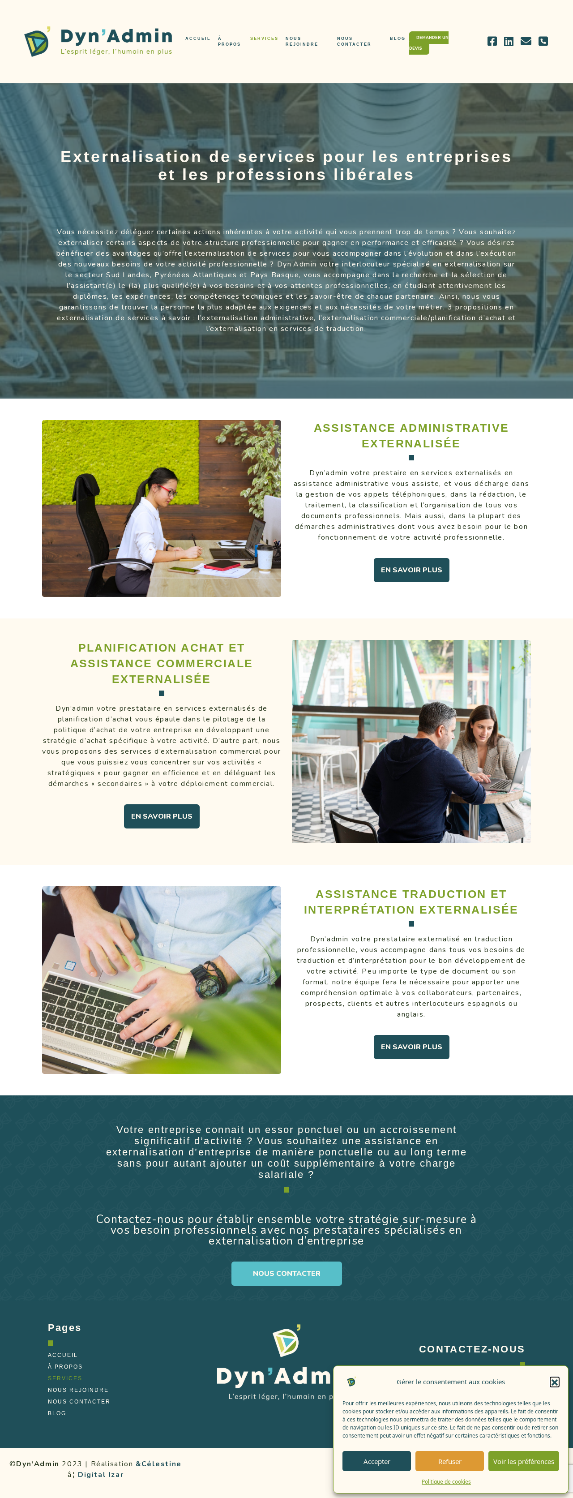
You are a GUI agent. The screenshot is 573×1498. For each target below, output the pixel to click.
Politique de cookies (446, 1481)
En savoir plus (161, 816)
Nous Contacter (354, 41)
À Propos (229, 41)
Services (264, 38)
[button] (554, 1381)
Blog (398, 38)
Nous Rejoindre (302, 41)
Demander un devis (429, 43)
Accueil (198, 38)
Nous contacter (287, 1274)
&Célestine (159, 1464)
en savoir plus (411, 570)
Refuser (450, 1461)
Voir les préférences (523, 1461)
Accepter (376, 1461)
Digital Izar (101, 1475)
